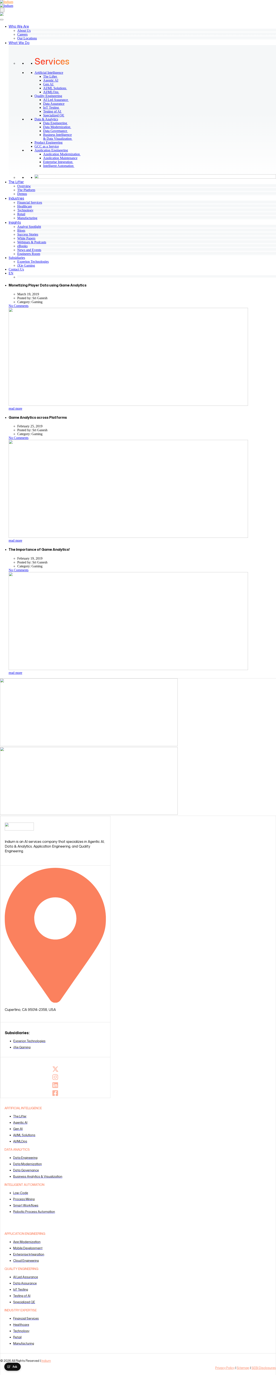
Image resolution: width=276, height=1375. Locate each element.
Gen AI (50, 84)
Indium (46, 1361)
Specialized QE (55, 115)
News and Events (29, 250)
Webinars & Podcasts (31, 242)
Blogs (21, 230)
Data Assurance (55, 103)
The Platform (26, 190)
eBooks (22, 246)
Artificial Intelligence (48, 72)
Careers (22, 34)
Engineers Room (28, 254)
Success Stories (27, 234)
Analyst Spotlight (29, 226)
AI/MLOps (53, 92)
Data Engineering (57, 123)
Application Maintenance (62, 158)
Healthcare (24, 206)
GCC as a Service (46, 146)
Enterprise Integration (60, 162)
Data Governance (57, 131)
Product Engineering (48, 142)
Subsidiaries (17, 258)
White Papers (26, 238)
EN (11, 273)
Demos (22, 194)
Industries (16, 198)
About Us (24, 30)
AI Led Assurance (57, 100)
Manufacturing (27, 218)
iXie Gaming (26, 265)
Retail (21, 214)
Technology (25, 210)
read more (15, 408)
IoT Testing (53, 107)
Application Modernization (63, 154)
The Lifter (52, 76)
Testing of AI (54, 111)
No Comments (18, 306)
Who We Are (19, 26)
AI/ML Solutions (57, 88)
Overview (24, 186)
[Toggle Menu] (1, 19)
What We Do (19, 42)
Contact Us (16, 269)
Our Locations (27, 38)
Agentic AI (52, 80)
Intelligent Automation (60, 166)
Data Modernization (59, 127)
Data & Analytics (46, 119)
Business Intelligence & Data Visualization (59, 136)
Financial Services (29, 202)
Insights (15, 222)
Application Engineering (51, 150)
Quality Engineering (48, 96)
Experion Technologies (33, 261)
